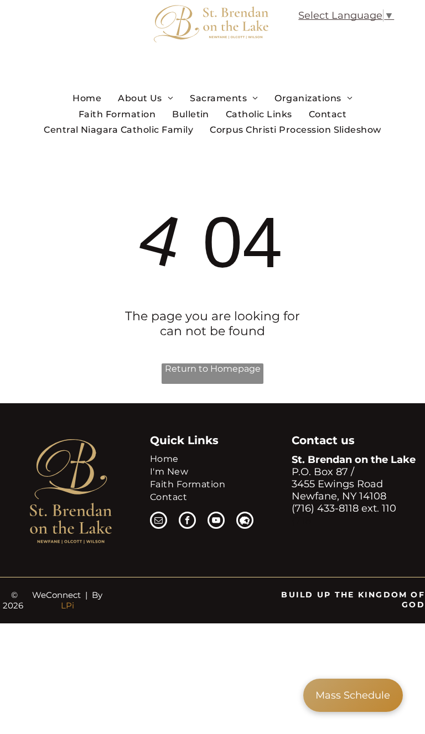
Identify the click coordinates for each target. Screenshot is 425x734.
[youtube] (216, 522)
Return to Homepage (213, 368)
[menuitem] (87, 98)
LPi (67, 605)
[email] (158, 522)
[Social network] (244, 522)
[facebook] (187, 522)
